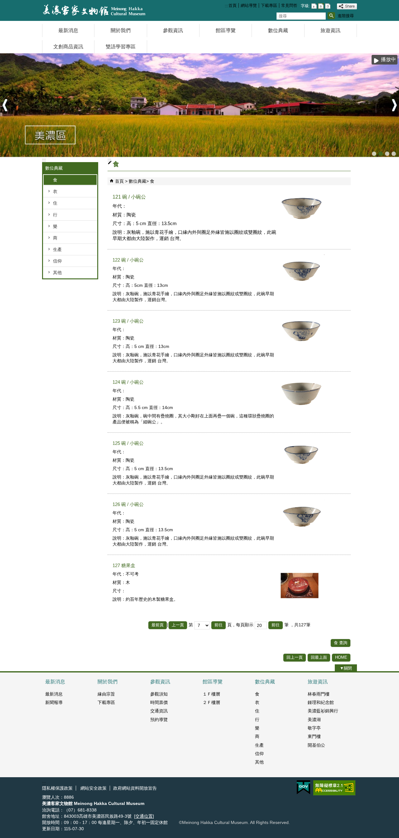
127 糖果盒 (124, 565)
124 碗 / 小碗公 (128, 382)
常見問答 (289, 5)
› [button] (394, 105)
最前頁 (157, 625)
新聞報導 (54, 702)
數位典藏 (278, 30)
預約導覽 (159, 719)
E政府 (303, 787)
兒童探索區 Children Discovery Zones (374, 154)
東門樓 (314, 736)
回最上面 (319, 657)
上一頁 (178, 625)
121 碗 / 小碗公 (129, 197)
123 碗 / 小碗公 (128, 321)
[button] (331, 15)
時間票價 (159, 702)
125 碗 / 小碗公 (128, 443)
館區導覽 (226, 30)
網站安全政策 (93, 788)
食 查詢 (340, 642)
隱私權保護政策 (57, 788)
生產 (57, 249)
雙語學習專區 (121, 46)
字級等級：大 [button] (327, 6)
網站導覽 (249, 5)
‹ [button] (4, 105)
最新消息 (68, 30)
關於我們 (121, 30)
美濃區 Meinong (380, 154)
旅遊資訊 (330, 30)
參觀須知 (159, 693)
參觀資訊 (173, 30)
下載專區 (269, 5)
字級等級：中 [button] (321, 6)
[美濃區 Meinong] (199, 105)
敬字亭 (314, 727)
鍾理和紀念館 (321, 702)
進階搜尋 (346, 15)
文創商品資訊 (68, 46)
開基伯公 (316, 745)
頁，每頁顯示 (240, 624)
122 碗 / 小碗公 (128, 259)
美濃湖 (314, 719)
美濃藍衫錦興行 (323, 710)
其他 (57, 272)
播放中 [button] (388, 59)
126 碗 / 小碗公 (128, 504)
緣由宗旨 (106, 693)
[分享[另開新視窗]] (347, 6)
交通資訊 (159, 710)
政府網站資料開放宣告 (135, 788)
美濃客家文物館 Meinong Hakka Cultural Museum (394, 154)
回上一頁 (294, 657)
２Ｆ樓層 (211, 702)
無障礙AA (334, 787)
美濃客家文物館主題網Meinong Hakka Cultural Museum (94, 10)
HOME (341, 657)
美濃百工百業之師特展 (387, 154)
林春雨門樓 (318, 693)
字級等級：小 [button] (314, 6)
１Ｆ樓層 (211, 693)
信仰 (57, 260)
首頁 (232, 5)
